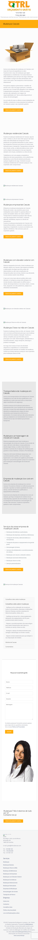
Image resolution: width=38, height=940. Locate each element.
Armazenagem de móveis (10, 891)
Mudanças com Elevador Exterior (12, 877)
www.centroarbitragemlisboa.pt (20, 931)
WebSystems (29, 924)
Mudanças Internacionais (10, 882)
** (20, 15)
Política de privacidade (9, 910)
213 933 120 (9, 849)
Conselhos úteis (7, 907)
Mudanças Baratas (8, 865)
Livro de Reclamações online (11, 913)
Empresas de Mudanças (10, 888)
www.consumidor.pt (19, 935)
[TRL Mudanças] (19, 4)
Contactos (6, 904)
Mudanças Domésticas (9, 879)
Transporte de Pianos (9, 894)
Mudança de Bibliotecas (10, 871)
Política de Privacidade (18, 727)
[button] (4, 936)
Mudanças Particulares (9, 885)
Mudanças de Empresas (10, 874)
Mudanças (6, 862)
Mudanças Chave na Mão (10, 868)
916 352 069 (9, 851)
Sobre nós (6, 901)
